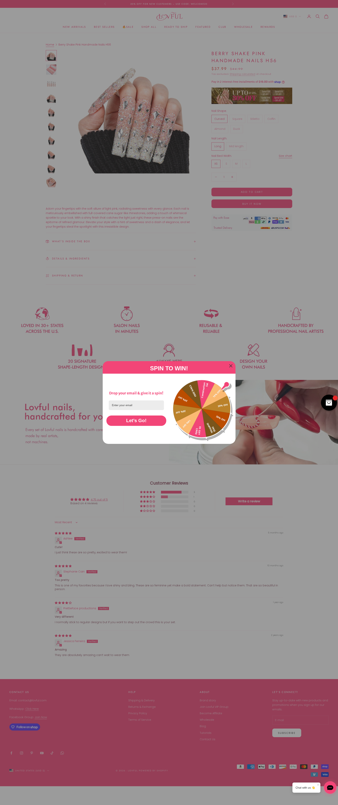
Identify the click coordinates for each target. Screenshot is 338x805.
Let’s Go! (136, 420)
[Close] (231, 366)
